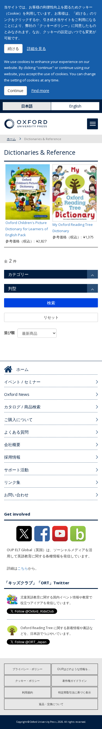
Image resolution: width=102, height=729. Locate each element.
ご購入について (18, 419)
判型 (12, 288)
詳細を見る (36, 48)
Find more (40, 90)
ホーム (11, 139)
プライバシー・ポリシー (27, 669)
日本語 (27, 106)
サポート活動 (16, 469)
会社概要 (12, 444)
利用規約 (27, 692)
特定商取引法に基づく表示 (74, 692)
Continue (15, 90)
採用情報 (12, 457)
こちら (22, 568)
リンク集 (12, 482)
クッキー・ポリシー (27, 681)
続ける (13, 48)
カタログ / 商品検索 (22, 406)
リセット (51, 317)
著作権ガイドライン (74, 681)
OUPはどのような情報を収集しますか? (77, 669)
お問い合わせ (16, 494)
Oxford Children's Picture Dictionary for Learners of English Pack (26, 229)
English (75, 106)
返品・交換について (51, 704)
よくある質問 (16, 432)
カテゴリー (18, 274)
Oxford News (16, 394)
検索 (51, 302)
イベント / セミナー (22, 381)
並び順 (9, 332)
